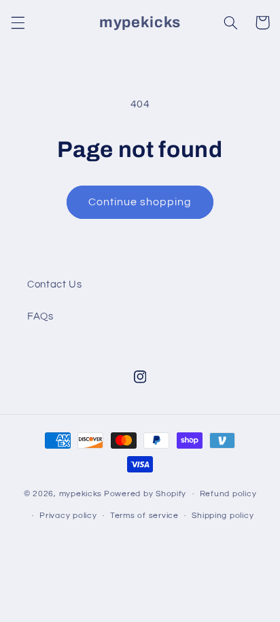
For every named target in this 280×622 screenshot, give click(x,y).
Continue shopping (140, 201)
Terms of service (144, 515)
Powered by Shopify (145, 494)
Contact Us (54, 284)
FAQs (40, 316)
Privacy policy (68, 515)
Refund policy (228, 494)
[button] (17, 22)
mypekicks (81, 494)
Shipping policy (222, 515)
